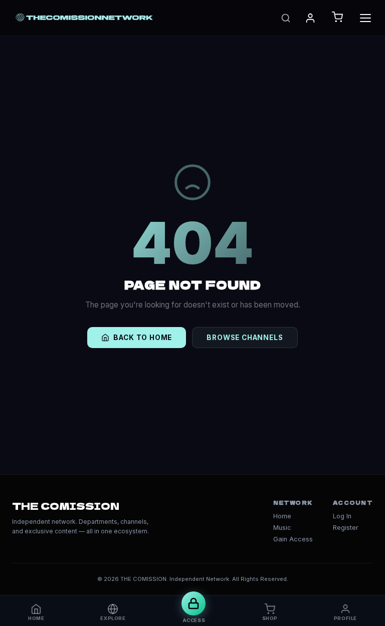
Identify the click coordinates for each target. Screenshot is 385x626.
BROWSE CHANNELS (245, 338)
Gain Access (293, 539)
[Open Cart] (337, 18)
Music (282, 527)
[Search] (286, 18)
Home (282, 516)
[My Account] (310, 18)
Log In (342, 516)
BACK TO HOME (142, 338)
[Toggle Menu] (365, 18)
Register (345, 527)
